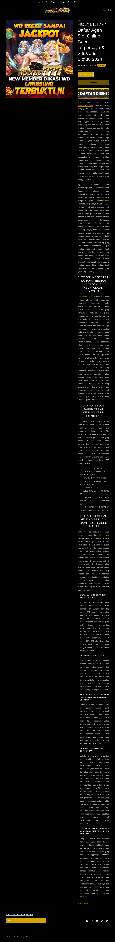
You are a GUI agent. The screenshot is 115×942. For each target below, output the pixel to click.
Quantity (80, 70)
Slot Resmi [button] (84, 904)
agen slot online (85, 105)
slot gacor (104, 535)
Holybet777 (24, 937)
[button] (4, 10)
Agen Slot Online (16, 937)
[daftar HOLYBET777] (93, 93)
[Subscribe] (43, 920)
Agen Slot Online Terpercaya (19, 914)
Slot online (82, 297)
